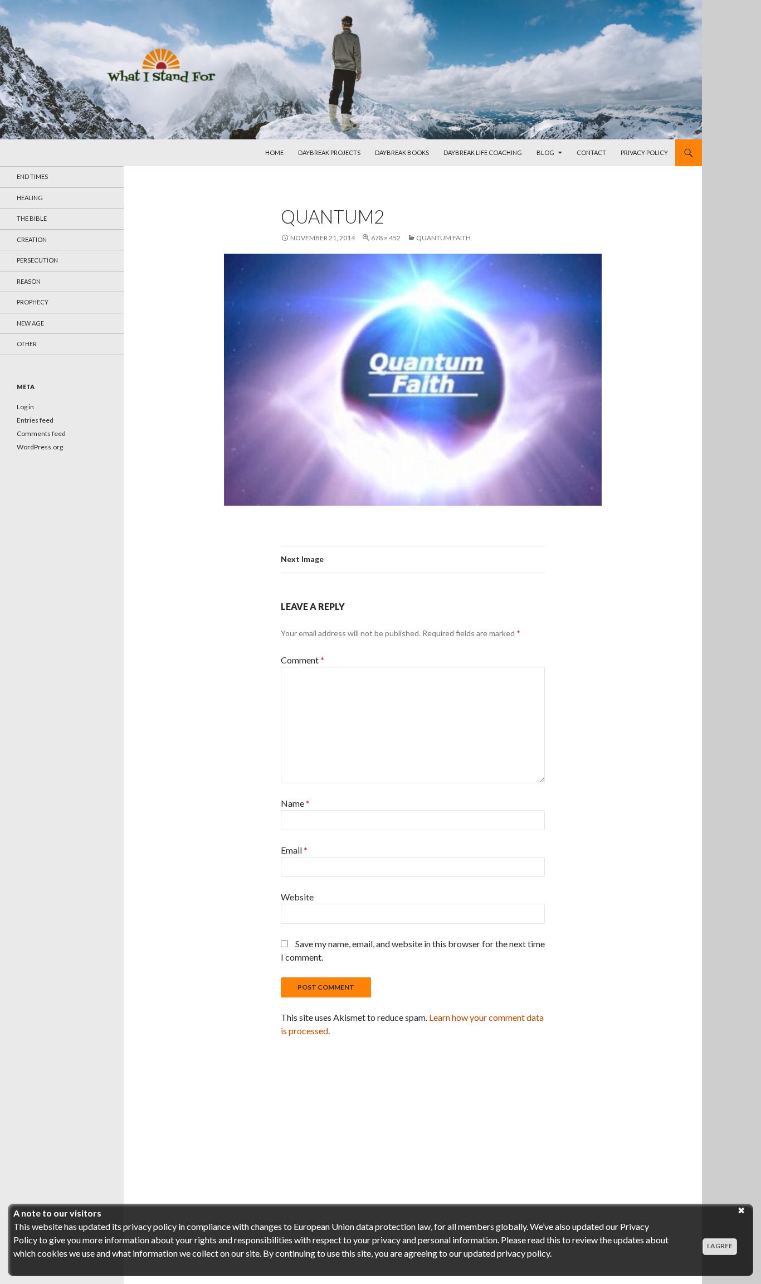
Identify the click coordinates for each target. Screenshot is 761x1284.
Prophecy (32, 302)
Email (294, 850)
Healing (30, 197)
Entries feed (35, 420)
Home (274, 152)
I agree (720, 1246)
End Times (32, 176)
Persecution (37, 260)
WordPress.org (40, 447)
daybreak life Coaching (482, 152)
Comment (302, 660)
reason (29, 281)
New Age (30, 323)
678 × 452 (386, 238)
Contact (591, 152)
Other (27, 343)
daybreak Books (402, 152)
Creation (32, 239)
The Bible (32, 218)
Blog (545, 152)
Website (297, 896)
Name (295, 803)
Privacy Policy (644, 152)
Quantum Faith (443, 238)
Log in (25, 407)
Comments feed (41, 433)
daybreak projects (329, 152)
